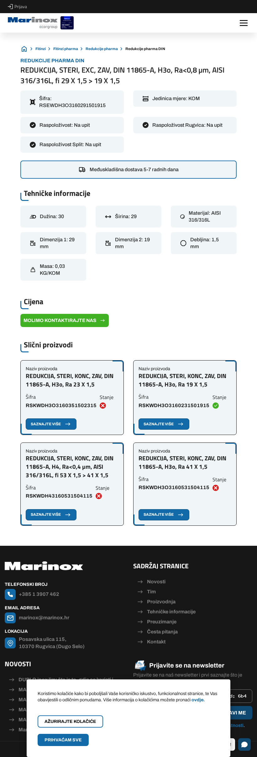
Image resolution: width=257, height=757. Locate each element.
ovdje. (198, 699)
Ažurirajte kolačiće (70, 721)
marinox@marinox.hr (44, 617)
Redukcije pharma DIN (145, 49)
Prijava (20, 6)
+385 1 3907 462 (39, 594)
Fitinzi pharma (65, 49)
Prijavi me (231, 712)
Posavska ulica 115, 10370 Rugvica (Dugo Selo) (52, 643)
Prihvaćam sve (63, 740)
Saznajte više (46, 424)
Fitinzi (40, 49)
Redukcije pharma (102, 49)
